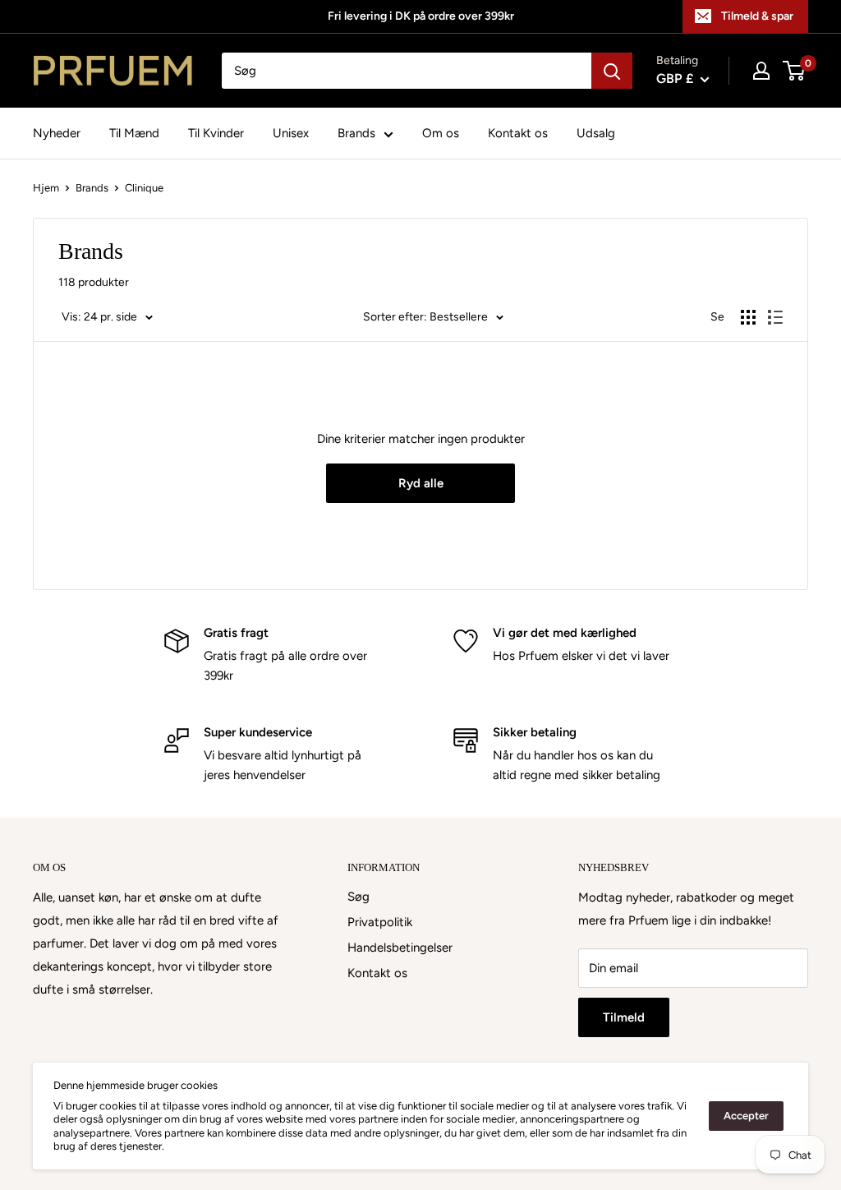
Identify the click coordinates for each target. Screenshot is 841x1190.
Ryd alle (420, 483)
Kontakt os (518, 133)
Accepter (746, 1115)
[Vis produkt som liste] (775, 317)
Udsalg (596, 133)
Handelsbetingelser (400, 947)
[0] (794, 71)
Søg (358, 896)
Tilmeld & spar (757, 16)
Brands (356, 133)
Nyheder (56, 133)
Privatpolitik (379, 922)
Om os (440, 133)
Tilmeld (624, 1017)
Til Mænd (134, 133)
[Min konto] (761, 71)
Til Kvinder (216, 133)
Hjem (46, 188)
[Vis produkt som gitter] (748, 317)
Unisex (291, 133)
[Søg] (611, 71)
